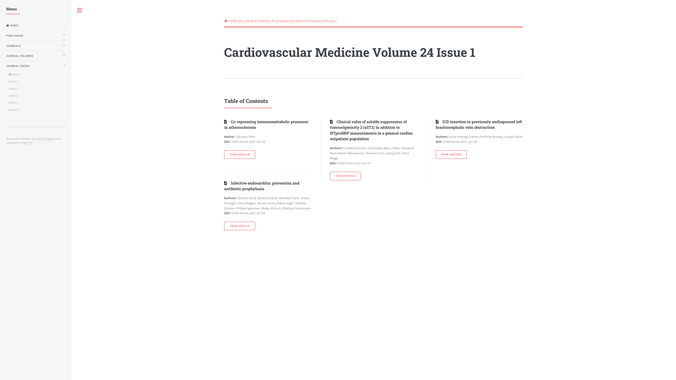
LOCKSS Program (45, 138)
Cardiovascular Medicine (291, 21)
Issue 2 (13, 81)
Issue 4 (13, 95)
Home (13, 25)
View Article (240, 154)
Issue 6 (13, 109)
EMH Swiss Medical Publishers (251, 21)
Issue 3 (13, 88)
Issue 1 (333, 21)
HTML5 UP (26, 142)
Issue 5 (13, 102)
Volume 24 (318, 21)
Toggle (79, 10)
